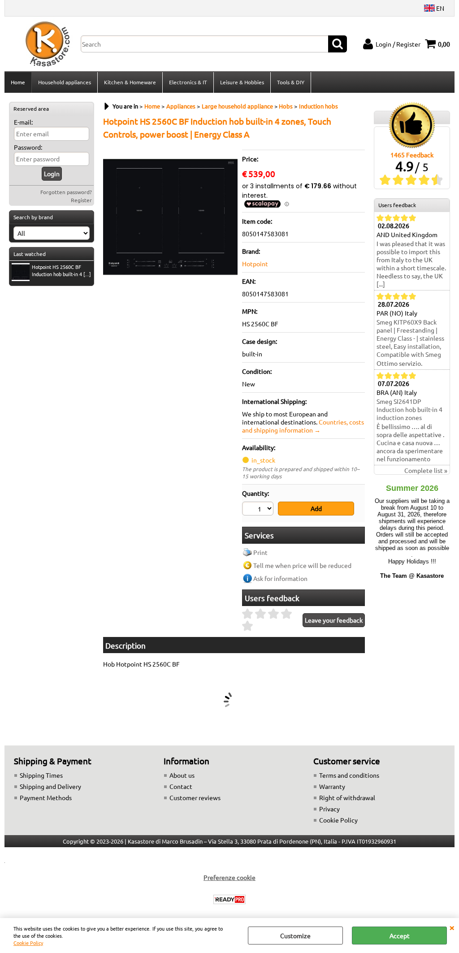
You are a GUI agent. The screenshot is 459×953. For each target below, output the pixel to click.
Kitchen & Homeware (130, 82)
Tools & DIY (290, 82)
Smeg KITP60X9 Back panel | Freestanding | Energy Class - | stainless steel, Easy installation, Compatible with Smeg (410, 338)
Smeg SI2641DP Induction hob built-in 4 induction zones (409, 409)
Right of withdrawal (347, 797)
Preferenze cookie (229, 877)
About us (182, 775)
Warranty (332, 786)
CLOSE (452, 927)
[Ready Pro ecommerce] (229, 899)
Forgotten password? (66, 191)
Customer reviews (195, 797)
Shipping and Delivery (50, 786)
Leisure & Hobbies (242, 82)
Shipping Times (41, 775)
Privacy (329, 809)
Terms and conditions (349, 775)
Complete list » (425, 470)
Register (81, 200)
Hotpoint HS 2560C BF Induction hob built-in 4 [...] (61, 270)
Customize (295, 935)
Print (260, 552)
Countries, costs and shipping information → (303, 426)
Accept (400, 935)
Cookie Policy (28, 942)
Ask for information (280, 578)
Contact (180, 786)
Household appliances (64, 82)
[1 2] (259, 510)
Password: (28, 147)
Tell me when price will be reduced (302, 565)
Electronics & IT (188, 82)
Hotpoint (255, 264)
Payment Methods (46, 797)
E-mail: (23, 122)
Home (18, 82)
